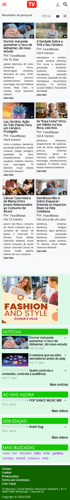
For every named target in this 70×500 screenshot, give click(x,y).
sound (20, 458)
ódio (37, 453)
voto (45, 458)
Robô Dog (36, 427)
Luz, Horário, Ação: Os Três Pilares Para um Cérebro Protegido (18, 126)
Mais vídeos (60, 410)
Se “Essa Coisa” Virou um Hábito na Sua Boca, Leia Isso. (51, 124)
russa (6, 453)
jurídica (58, 453)
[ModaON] (30, 299)
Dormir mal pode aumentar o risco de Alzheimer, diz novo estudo (18, 46)
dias (14, 453)
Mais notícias (59, 384)
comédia (8, 458)
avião (46, 453)
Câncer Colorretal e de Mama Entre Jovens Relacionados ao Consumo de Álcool (18, 204)
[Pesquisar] (65, 4)
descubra (25, 453)
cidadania (33, 458)
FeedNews (18, 55)
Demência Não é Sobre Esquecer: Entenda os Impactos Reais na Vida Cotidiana (51, 204)
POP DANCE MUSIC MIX (45, 400)
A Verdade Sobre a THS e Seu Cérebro (50, 43)
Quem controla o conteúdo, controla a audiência (27, 372)
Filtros (46, 16)
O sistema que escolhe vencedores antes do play (47, 357)
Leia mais (8, 97)
